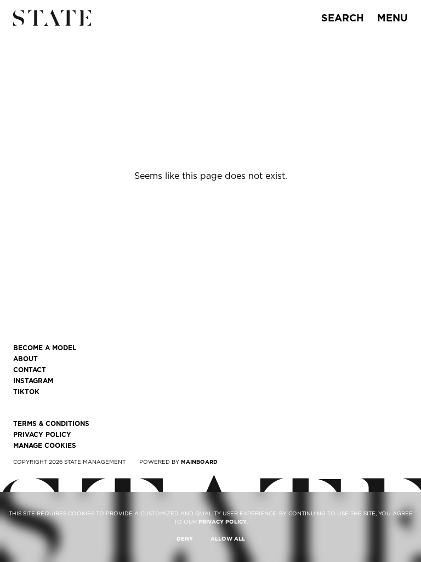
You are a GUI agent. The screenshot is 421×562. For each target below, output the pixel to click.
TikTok (26, 392)
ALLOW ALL (227, 538)
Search (342, 18)
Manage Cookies (44, 445)
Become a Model (44, 348)
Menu (392, 18)
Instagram (33, 381)
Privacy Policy (42, 434)
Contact (29, 370)
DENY (185, 538)
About (25, 359)
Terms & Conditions (51, 423)
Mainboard (199, 461)
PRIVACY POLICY (222, 521)
